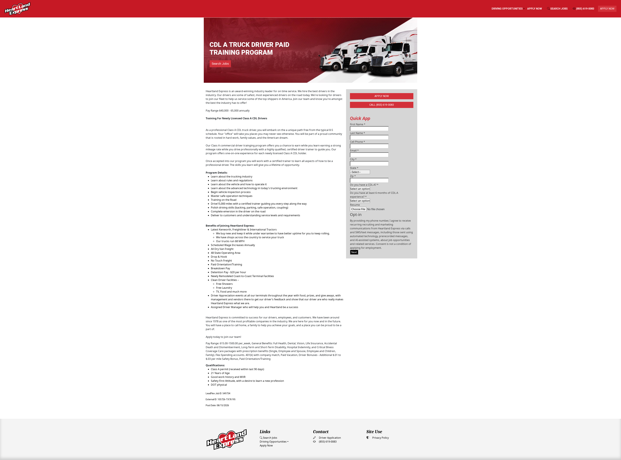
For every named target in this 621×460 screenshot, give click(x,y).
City (353, 159)
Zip (353, 176)
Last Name (357, 133)
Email (354, 150)
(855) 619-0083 (584, 8)
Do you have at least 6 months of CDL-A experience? (374, 194)
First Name (357, 124)
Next (354, 252)
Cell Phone (357, 142)
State (354, 168)
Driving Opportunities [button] (507, 8)
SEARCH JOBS (559, 8)
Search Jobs (220, 63)
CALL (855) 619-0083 (381, 104)
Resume (355, 205)
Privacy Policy (380, 437)
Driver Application (329, 437)
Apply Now (534, 8)
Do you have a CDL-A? (364, 185)
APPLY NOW (607, 8)
